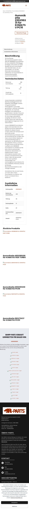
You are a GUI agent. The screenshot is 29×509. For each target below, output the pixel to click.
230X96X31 (19, 189)
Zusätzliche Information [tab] (11, 51)
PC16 (22, 43)
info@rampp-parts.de (19, 1)
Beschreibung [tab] (8, 49)
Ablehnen (14, 506)
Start (4, 11)
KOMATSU (8, 11)
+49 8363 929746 (8, 1)
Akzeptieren (14, 502)
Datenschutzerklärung (16, 497)
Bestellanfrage (21, 33)
